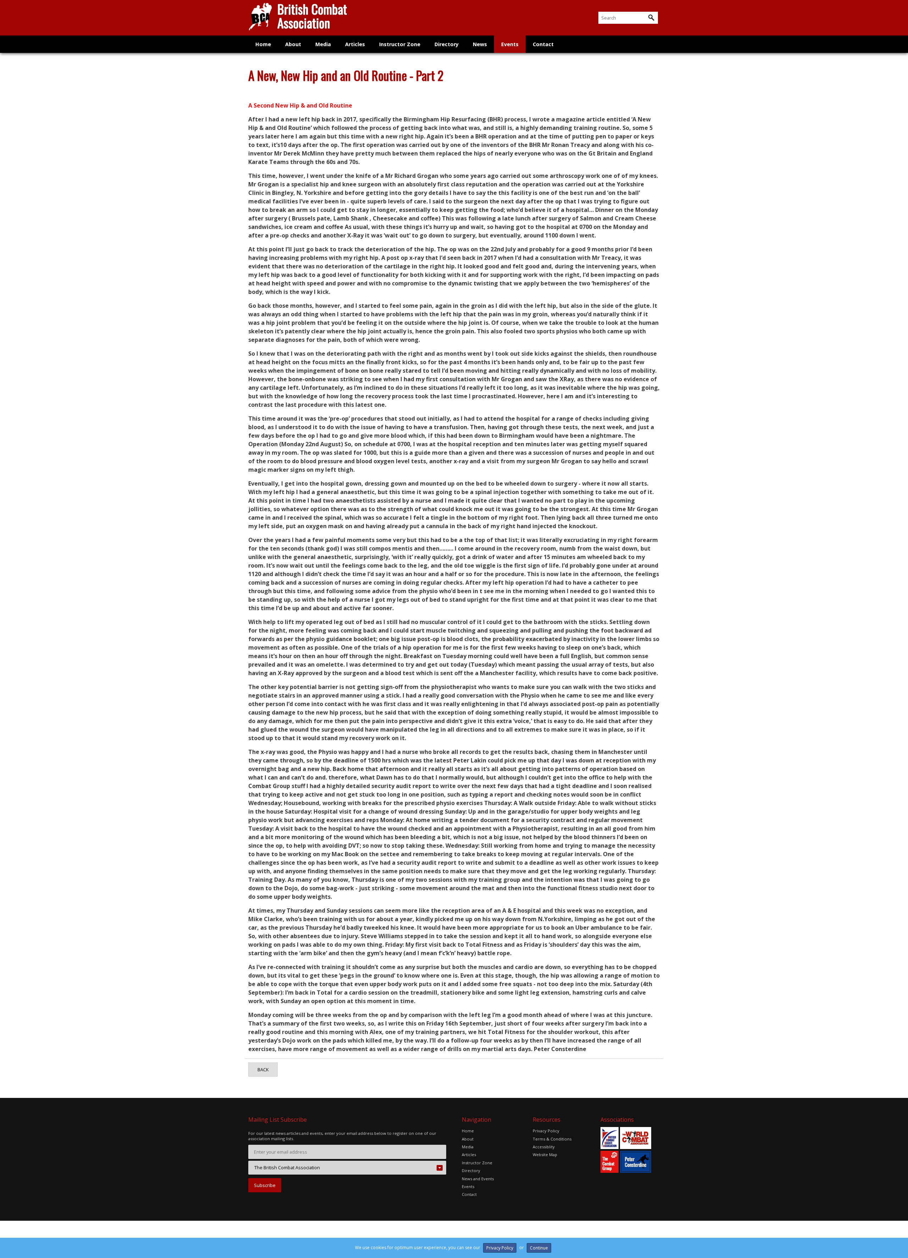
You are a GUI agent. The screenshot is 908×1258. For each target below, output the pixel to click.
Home (263, 44)
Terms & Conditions (552, 1139)
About (293, 44)
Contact (543, 44)
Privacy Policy (546, 1130)
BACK (263, 1069)
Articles (355, 44)
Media (323, 44)
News (480, 44)
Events (510, 44)
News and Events (478, 1178)
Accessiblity (544, 1146)
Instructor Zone (399, 44)
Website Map (545, 1154)
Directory (446, 44)
